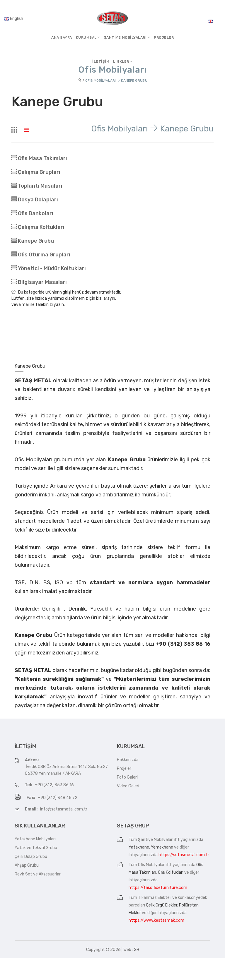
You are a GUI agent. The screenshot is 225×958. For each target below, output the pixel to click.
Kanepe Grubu (35, 241)
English (16, 18)
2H (136, 949)
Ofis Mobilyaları (152, 864)
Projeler (164, 37)
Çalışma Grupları (38, 172)
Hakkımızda (128, 759)
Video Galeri (128, 786)
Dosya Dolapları (37, 199)
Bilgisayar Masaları (42, 282)
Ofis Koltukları (170, 872)
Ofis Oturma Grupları (43, 254)
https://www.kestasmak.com (156, 920)
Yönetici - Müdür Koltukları (51, 268)
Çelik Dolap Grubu (31, 856)
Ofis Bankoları (35, 213)
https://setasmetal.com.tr (183, 854)
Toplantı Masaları (39, 186)
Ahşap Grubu (27, 865)
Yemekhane (162, 847)
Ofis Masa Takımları (42, 158)
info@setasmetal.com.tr (63, 809)
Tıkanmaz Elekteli (154, 897)
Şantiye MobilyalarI (126, 37)
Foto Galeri (127, 777)
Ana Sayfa (61, 37)
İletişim (100, 61)
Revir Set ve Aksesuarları (38, 874)
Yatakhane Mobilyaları (35, 839)
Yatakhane (139, 847)
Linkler (121, 61)
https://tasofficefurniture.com (158, 887)
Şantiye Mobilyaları (155, 839)
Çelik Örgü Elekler (161, 905)
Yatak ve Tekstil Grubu (36, 847)
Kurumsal (87, 37)
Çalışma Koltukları (40, 227)
